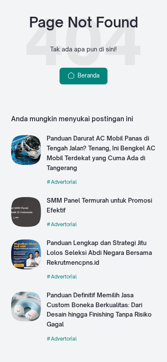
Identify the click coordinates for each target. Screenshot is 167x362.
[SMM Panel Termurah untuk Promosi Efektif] (26, 224)
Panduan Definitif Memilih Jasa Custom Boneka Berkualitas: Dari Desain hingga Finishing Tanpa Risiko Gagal (99, 309)
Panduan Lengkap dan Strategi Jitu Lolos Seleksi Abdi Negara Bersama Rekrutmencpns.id (99, 252)
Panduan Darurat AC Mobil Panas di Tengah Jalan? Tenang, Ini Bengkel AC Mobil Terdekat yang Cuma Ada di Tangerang (101, 153)
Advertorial (64, 182)
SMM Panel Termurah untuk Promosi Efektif (99, 205)
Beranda (87, 75)
